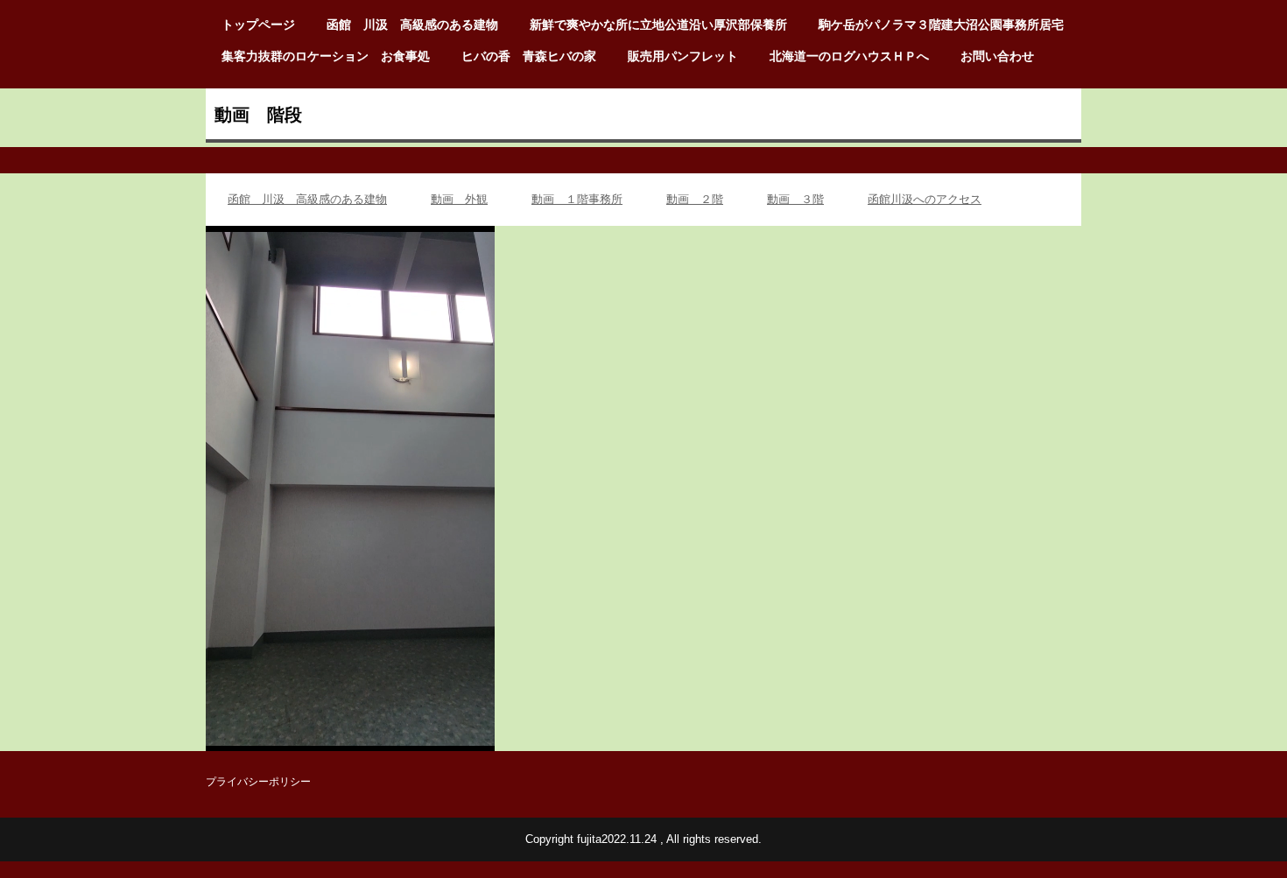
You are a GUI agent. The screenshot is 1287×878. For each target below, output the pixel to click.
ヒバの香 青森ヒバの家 (528, 56)
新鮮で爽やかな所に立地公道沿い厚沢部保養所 (658, 25)
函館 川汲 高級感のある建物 (412, 25)
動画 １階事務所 (576, 199)
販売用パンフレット (683, 56)
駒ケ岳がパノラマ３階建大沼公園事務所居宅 (941, 25)
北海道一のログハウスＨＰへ (849, 56)
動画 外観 (459, 199)
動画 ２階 (694, 199)
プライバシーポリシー (258, 782)
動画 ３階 (795, 199)
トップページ (258, 25)
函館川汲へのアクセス (924, 199)
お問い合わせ (997, 56)
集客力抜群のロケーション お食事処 (326, 56)
